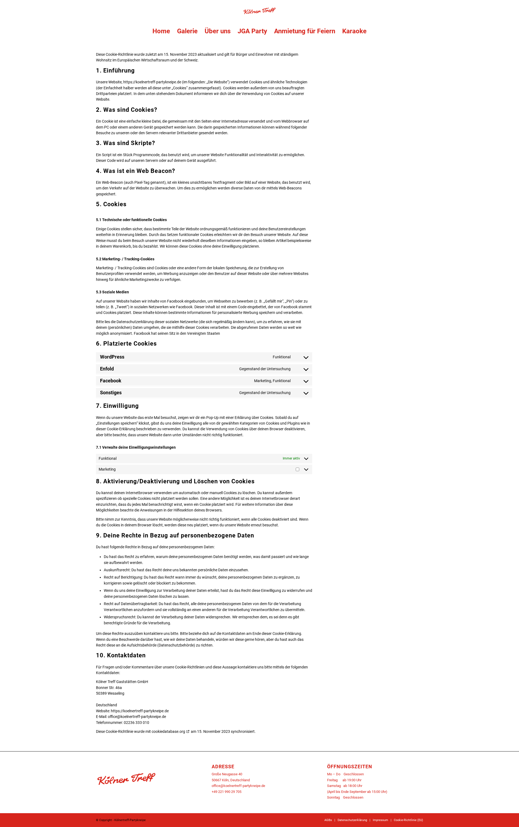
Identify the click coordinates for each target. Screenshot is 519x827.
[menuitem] (161, 31)
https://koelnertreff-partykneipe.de (152, 82)
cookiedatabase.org (168, 731)
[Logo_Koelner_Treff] (259, 12)
